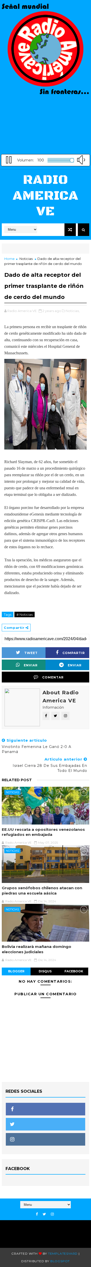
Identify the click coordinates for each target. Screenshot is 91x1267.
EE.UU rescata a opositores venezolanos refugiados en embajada (43, 832)
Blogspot (60, 1261)
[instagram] (52, 1214)
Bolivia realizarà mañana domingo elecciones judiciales (36, 949)
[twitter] (44, 1214)
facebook (73, 971)
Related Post (17, 780)
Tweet (31, 653)
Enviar (31, 665)
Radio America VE (45, 196)
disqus (45, 971)
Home (9, 259)
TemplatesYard (63, 1253)
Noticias (26, 259)
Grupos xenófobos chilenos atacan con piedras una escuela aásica (42, 890)
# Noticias (24, 614)
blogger (16, 971)
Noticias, (73, 311)
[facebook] (37, 1214)
